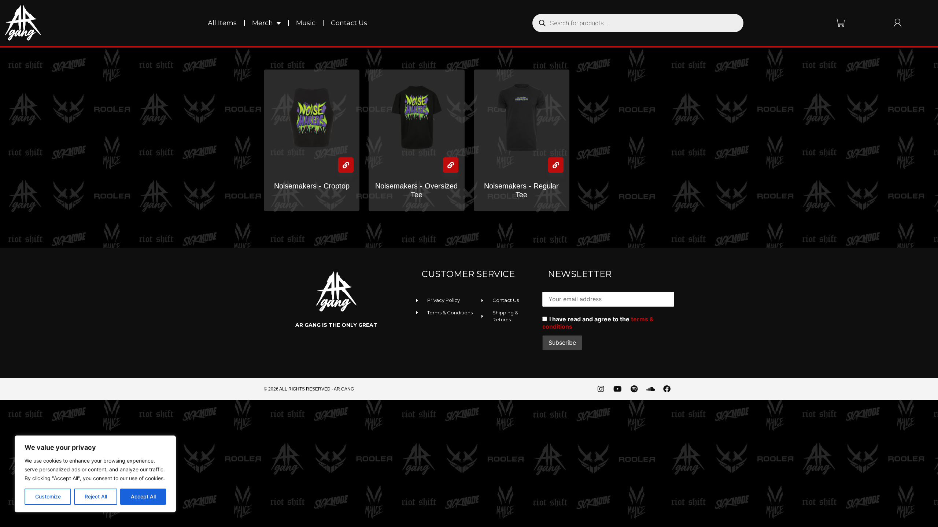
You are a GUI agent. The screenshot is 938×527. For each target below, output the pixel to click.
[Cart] (840, 23)
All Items (222, 23)
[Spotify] (634, 389)
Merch (262, 23)
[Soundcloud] (650, 389)
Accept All (143, 496)
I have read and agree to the (598, 322)
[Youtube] (617, 389)
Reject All (96, 496)
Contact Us (349, 23)
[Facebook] (667, 389)
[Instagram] (601, 389)
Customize (48, 496)
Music (305, 23)
